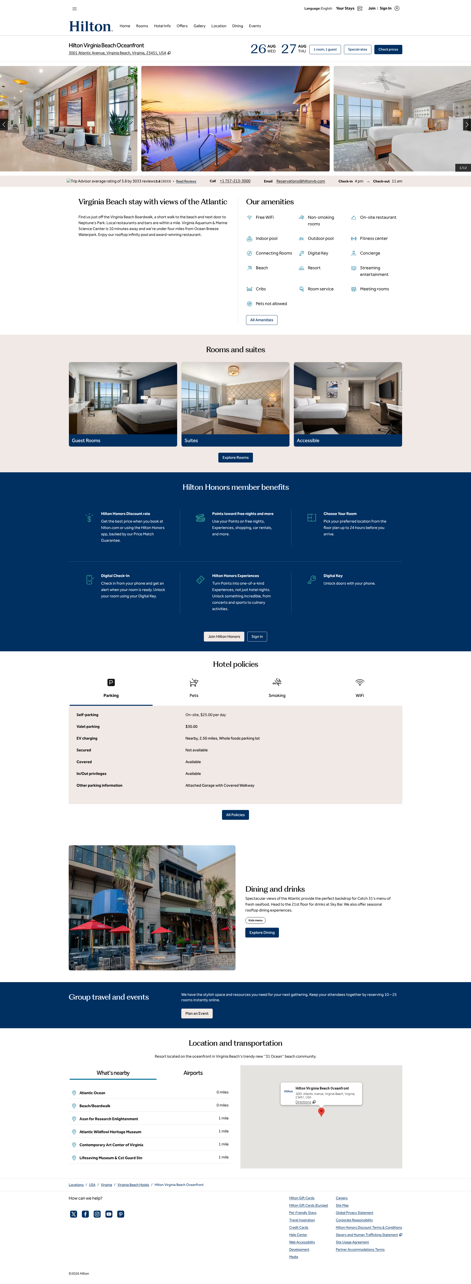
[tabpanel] (235, 755)
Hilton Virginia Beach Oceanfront (179, 1185)
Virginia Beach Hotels (133, 1185)
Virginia (106, 1185)
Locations (76, 1185)
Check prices (390, 49)
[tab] (111, 690)
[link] (235, 181)
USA (92, 1185)
